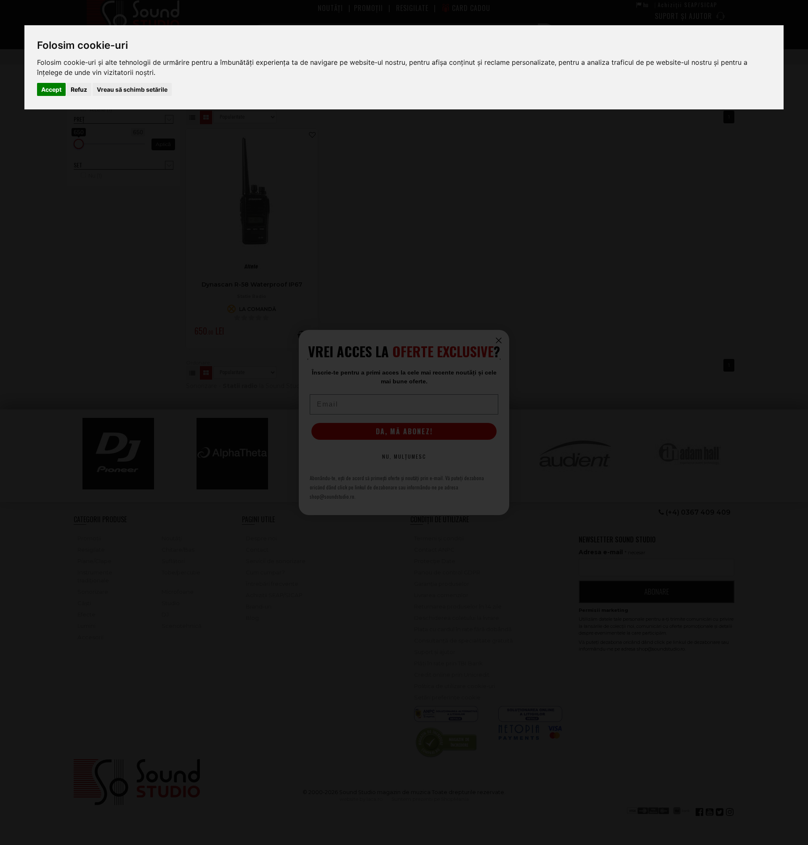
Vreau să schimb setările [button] (132, 89)
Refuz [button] (79, 89)
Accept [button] (51, 89)
